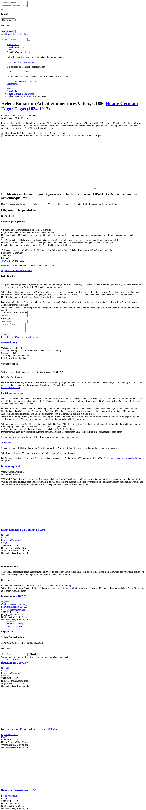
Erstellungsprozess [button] (12, 392)
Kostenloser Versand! (10, 387)
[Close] (2, 282)
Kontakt (10, 621)
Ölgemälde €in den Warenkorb (16, 270)
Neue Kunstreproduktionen (25, 62)
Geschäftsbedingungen (17, 607)
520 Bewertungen (65, 585)
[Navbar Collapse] (2, 34)
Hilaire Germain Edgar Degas (20, 94)
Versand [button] (6, 442)
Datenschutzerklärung (17, 604)
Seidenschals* (13, 84)
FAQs (9, 602)
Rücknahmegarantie (16, 610)
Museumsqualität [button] (11, 466)
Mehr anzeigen (8, 20)
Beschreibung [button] (9, 342)
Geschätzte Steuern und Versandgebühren (122, 458)
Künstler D (12, 91)
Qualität (10, 49)
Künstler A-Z (13, 44)
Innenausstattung (14, 626)
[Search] (29, 3)
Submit (5, 334)
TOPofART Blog (15, 623)
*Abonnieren (34, 654)
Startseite (11, 88)
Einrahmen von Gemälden (24, 81)
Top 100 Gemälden (21, 71)
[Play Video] (95, 188)
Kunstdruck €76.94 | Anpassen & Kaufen (19, 337)
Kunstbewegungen (15, 47)
